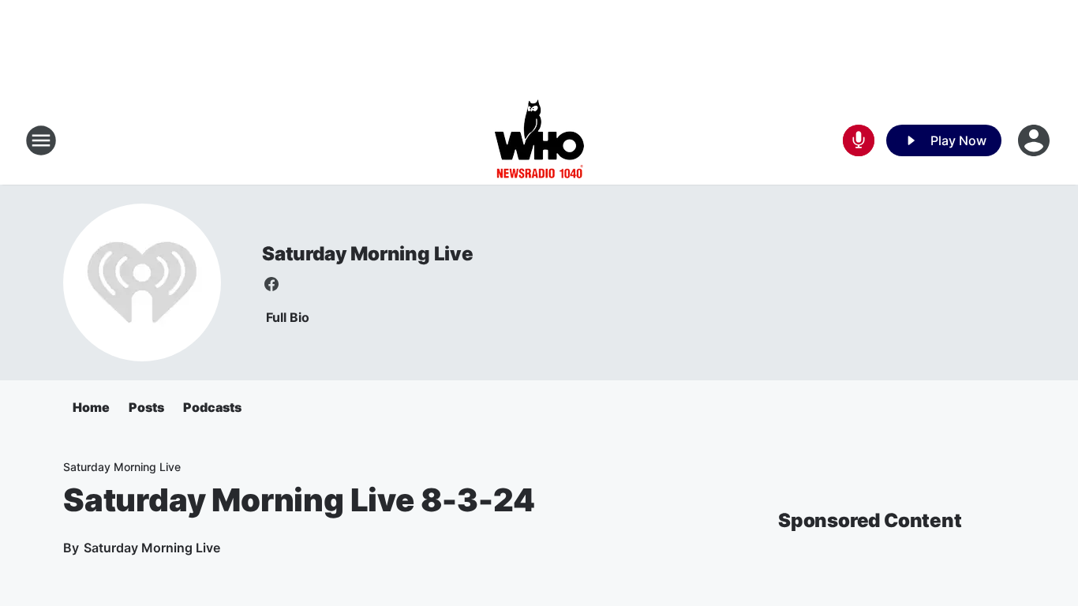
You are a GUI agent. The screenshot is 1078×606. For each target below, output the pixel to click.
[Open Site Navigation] (41, 140)
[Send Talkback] (858, 140)
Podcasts (212, 407)
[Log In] (1035, 140)
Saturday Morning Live (367, 253)
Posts (146, 407)
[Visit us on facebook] (271, 284)
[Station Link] (539, 140)
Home (91, 407)
